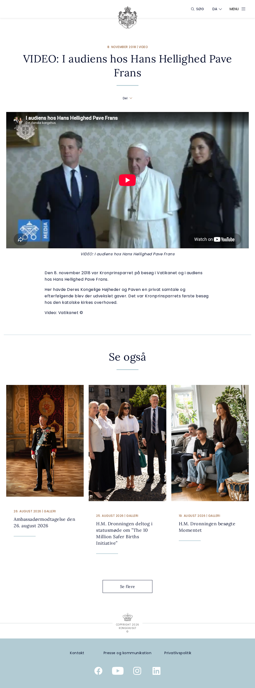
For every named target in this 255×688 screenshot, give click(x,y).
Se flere (127, 586)
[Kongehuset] (127, 17)
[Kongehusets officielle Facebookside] (98, 672)
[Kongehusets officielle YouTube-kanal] (118, 672)
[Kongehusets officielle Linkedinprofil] (157, 672)
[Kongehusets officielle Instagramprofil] (137, 672)
